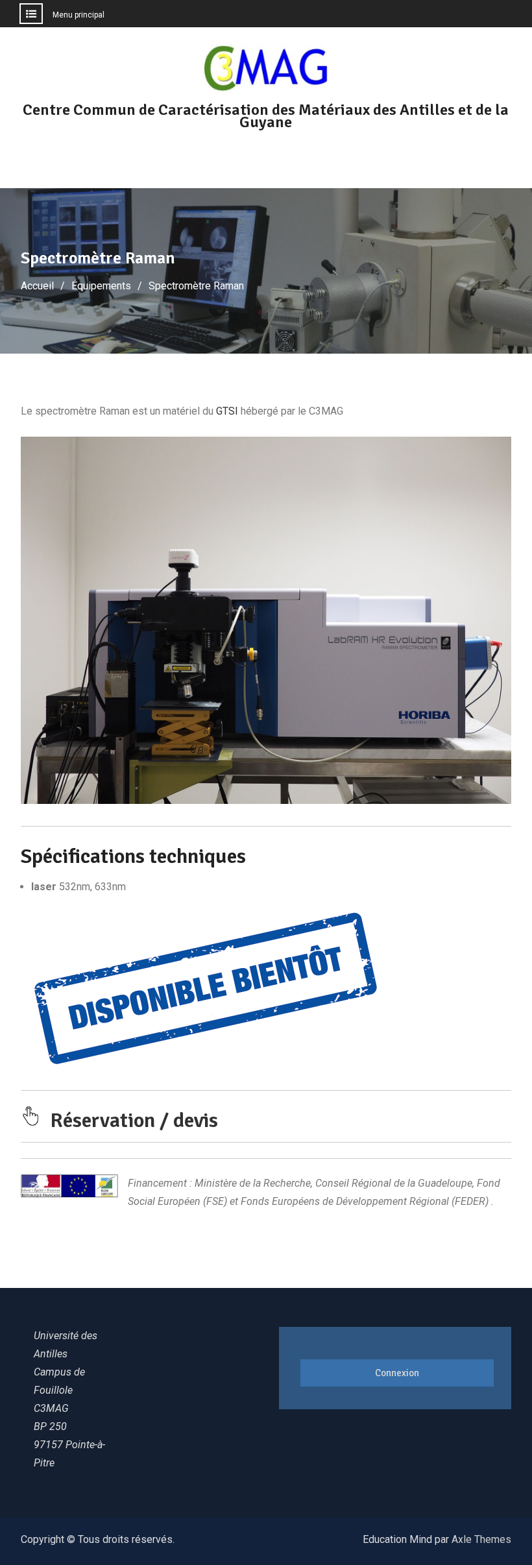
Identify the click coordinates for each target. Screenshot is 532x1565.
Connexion (397, 1373)
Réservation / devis (134, 1120)
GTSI (227, 411)
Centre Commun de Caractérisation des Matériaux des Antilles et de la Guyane (266, 116)
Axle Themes (481, 1539)
